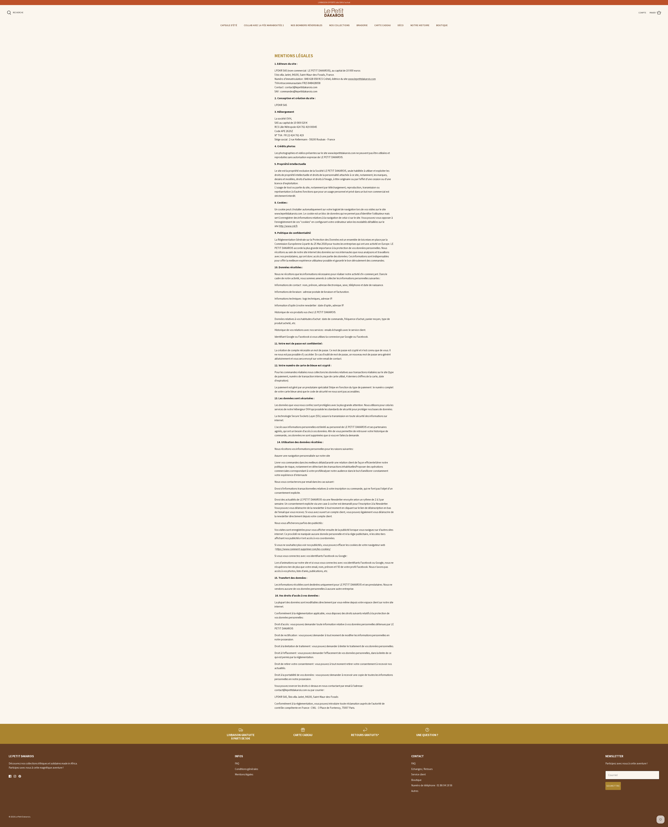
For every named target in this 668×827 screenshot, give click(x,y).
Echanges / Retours (421, 769)
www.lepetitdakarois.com (362, 79)
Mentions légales (244, 774)
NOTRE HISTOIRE (419, 25)
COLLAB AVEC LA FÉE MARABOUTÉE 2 (264, 25)
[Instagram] (15, 776)
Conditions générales (246, 769)
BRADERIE (362, 25)
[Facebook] (10, 776)
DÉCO (400, 25)
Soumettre (613, 785)
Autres (414, 791)
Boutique (416, 780)
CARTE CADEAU (382, 25)
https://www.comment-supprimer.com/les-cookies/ (303, 549)
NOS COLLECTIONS (339, 25)
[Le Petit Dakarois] (334, 12)
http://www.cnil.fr (288, 226)
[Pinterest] (19, 776)
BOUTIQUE (442, 25)
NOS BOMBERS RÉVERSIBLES (306, 25)
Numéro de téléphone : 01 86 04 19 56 (431, 785)
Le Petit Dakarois (22, 816)
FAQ (237, 763)
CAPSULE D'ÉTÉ (228, 25)
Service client (418, 774)
